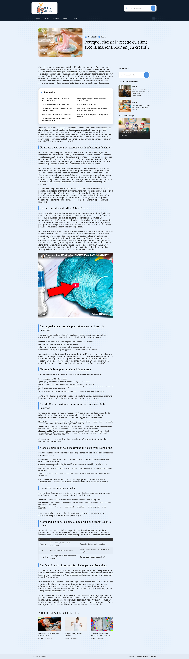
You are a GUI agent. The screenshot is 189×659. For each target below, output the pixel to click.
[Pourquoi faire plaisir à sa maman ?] (76, 624)
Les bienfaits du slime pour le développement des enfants (92, 115)
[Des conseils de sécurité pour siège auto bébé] (49, 624)
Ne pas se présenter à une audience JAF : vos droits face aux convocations (140, 92)
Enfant (93, 638)
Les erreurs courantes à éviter (87, 104)
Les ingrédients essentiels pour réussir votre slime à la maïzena (57, 109)
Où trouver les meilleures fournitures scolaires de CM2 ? (101, 634)
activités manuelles (78, 130)
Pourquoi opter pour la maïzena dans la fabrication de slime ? (55, 99)
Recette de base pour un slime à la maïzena (56, 114)
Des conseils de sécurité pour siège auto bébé (48, 634)
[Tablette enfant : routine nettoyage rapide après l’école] (125, 106)
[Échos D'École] (44, 8)
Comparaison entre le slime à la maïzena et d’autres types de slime (92, 109)
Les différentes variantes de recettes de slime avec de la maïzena (57, 119)
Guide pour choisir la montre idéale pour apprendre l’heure (133, 131)
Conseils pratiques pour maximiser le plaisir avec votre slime (92, 99)
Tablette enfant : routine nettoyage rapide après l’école (141, 107)
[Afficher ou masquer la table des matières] (83, 92)
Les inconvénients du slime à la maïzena (55, 104)
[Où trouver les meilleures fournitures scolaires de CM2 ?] (102, 624)
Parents (40, 638)
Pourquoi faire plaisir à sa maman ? (74, 634)
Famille (103, 37)
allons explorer (63, 128)
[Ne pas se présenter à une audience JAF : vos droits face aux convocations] (125, 91)
